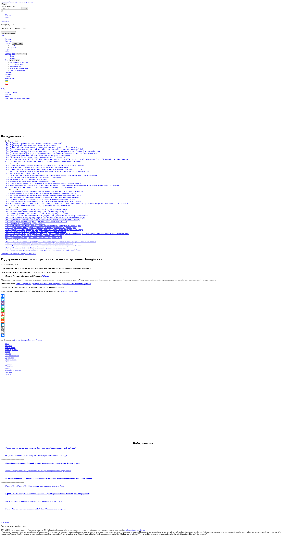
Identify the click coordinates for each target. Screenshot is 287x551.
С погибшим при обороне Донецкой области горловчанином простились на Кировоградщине (43, 463)
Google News (10, 78)
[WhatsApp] (143, 310)
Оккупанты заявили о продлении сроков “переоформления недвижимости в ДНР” (37, 455)
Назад (3, 35)
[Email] (143, 332)
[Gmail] (143, 314)
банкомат (8, 346)
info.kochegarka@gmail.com (134, 530)
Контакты (9, 15)
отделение (9, 364)
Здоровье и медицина (18, 66)
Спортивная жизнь (17, 64)
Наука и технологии (17, 70)
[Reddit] (143, 321)
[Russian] (6, 85)
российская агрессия (13, 370)
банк (7, 344)
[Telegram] (143, 306)
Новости (30, 340)
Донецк (13, 45)
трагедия (8, 372)
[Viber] (143, 303)
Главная (8, 39)
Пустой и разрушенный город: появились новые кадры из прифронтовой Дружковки (38, 471)
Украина (8, 49)
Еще (7, 60)
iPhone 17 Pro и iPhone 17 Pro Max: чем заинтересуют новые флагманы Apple (34, 486)
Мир (7, 52)
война (7, 352)
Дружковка (9, 358)
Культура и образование (19, 68)
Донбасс (8, 43)
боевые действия (11, 350)
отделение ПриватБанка (69, 291)
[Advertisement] (68, 117)
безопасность (10, 348)
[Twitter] (143, 299)
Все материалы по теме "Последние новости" (18, 254)
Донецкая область (12, 356)
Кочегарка (5, 21)
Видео (12, 58)
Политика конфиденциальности (17, 98)
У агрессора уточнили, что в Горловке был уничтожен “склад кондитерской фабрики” (40, 448)
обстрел (8, 362)
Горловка (8, 41)
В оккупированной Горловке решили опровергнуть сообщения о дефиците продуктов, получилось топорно (48, 478)
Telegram (8, 72)
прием (7, 368)
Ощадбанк (9, 366)
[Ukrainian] (6, 82)
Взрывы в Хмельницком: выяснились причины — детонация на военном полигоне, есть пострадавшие (47, 494)
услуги (8, 374)
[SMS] (143, 317)
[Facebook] (143, 296)
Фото (12, 56)
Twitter (7, 76)
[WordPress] (143, 328)
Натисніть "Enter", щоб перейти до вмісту (17, 2)
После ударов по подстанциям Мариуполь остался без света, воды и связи (33, 501)
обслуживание (10, 360)
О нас (7, 17)
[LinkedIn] (143, 324)
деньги (8, 354)
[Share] (143, 335)
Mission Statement (11, 92)
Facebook (8, 74)
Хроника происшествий (19, 62)
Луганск (13, 47)
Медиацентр (10, 54)
